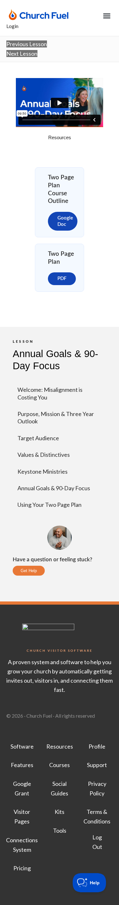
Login (12, 26)
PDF (61, 278)
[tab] (59, 137)
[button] (107, 16)
